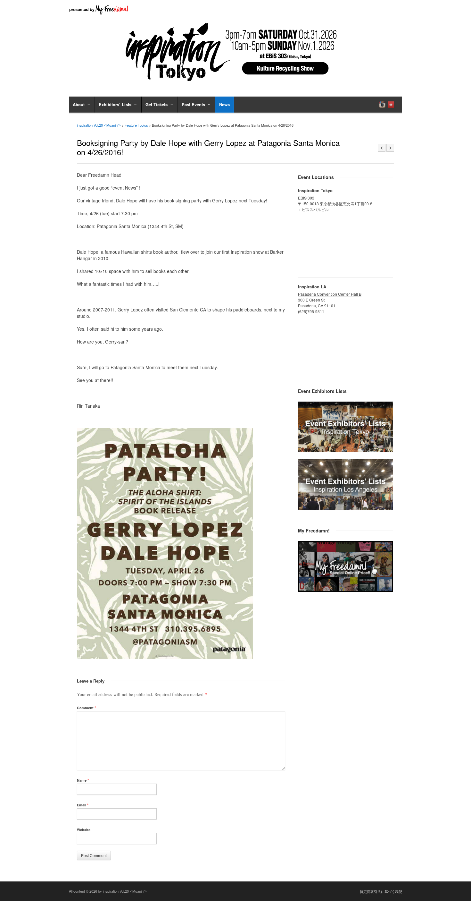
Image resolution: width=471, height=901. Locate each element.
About (79, 104)
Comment (86, 707)
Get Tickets (156, 104)
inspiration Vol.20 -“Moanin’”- (99, 125)
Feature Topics (136, 125)
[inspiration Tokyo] (345, 450)
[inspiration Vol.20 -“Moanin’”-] (235, 83)
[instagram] (382, 104)
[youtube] (391, 104)
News (224, 104)
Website (83, 829)
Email (82, 805)
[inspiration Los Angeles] (345, 508)
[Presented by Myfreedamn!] (99, 9)
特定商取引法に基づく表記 (381, 891)
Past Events (193, 104)
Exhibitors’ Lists (115, 104)
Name (83, 780)
